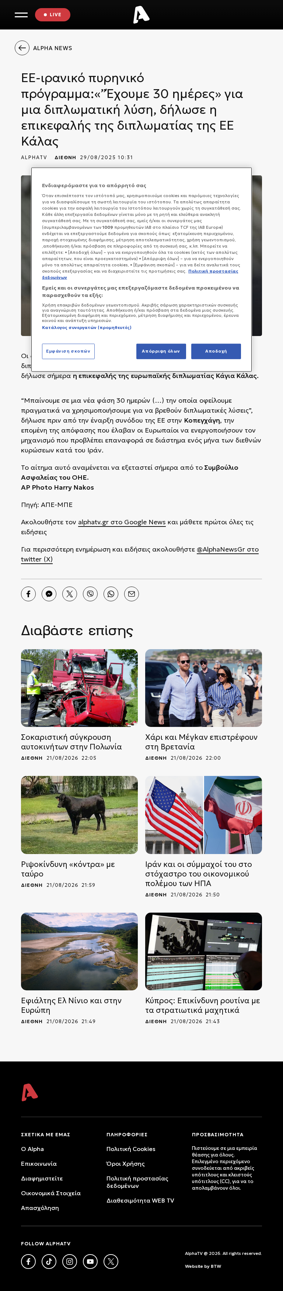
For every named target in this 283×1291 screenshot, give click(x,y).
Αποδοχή (216, 350)
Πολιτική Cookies (131, 1148)
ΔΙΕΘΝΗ (65, 157)
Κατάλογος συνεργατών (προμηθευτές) (87, 327)
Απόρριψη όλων (161, 350)
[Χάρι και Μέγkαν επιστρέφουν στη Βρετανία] (203, 688)
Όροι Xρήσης (125, 1163)
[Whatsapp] (111, 594)
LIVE (56, 14)
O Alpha (32, 1148)
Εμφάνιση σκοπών (68, 350)
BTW (216, 1266)
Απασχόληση (40, 1207)
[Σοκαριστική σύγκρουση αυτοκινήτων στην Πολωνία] (79, 688)
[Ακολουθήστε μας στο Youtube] (90, 1261)
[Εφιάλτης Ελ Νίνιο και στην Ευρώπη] (79, 951)
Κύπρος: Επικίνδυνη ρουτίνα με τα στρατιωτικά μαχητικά (202, 1005)
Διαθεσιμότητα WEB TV (140, 1200)
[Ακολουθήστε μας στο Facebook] (28, 1261)
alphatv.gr (93, 522)
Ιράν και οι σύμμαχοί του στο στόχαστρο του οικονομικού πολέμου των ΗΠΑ (198, 874)
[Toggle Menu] (21, 14)
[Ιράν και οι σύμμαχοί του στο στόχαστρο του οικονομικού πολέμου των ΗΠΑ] (203, 815)
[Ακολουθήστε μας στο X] (111, 1261)
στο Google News (137, 522)
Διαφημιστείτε (42, 1178)
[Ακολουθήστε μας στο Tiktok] (49, 1261)
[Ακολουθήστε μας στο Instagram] (69, 1261)
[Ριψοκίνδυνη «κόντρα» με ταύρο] (79, 815)
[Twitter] (69, 594)
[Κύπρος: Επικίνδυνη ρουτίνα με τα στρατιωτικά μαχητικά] (203, 951)
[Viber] (90, 594)
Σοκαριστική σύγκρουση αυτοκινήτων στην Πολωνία (71, 742)
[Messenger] (49, 594)
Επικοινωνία (39, 1163)
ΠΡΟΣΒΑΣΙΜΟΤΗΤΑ (218, 1134)
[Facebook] (28, 594)
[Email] (131, 594)
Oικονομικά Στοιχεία (51, 1193)
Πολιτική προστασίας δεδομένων (137, 1182)
